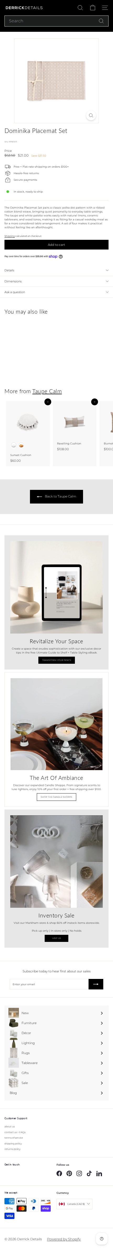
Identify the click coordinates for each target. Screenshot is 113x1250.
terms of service (13, 1137)
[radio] (13, 445)
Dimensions (13, 281)
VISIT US (56, 938)
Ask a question (14, 292)
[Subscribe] (96, 984)
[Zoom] (91, 115)
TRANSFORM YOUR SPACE (56, 660)
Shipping (9, 236)
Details (9, 270)
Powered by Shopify (64, 1239)
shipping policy (13, 1143)
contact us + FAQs (14, 1132)
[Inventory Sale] (56, 861)
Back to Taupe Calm (60, 497)
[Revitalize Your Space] (56, 587)
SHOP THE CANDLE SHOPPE (56, 797)
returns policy (12, 1149)
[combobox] (56, 21)
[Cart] (92, 7)
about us (9, 1126)
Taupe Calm (47, 391)
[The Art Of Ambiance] (56, 724)
